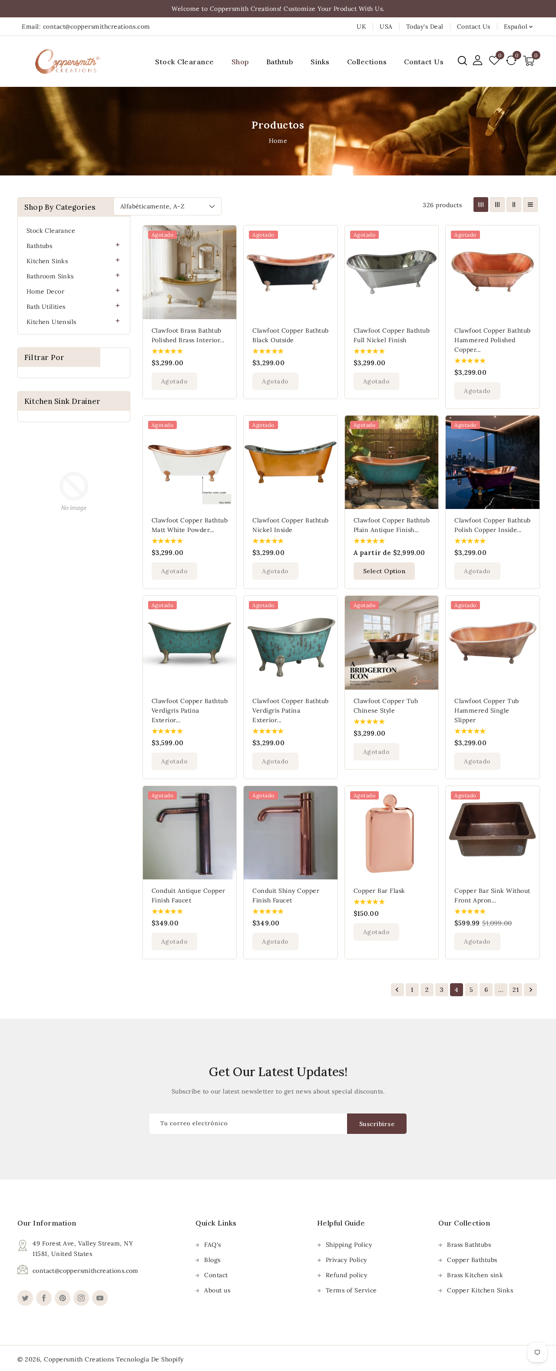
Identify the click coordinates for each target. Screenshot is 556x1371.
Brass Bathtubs (469, 1245)
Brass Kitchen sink (475, 1275)
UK (361, 26)
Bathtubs (39, 246)
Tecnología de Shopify (150, 1359)
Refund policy (346, 1275)
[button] (462, 61)
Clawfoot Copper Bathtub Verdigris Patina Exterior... (190, 710)
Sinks (320, 61)
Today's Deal (424, 26)
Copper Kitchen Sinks (480, 1290)
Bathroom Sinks (50, 276)
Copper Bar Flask (379, 891)
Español (516, 26)
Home (278, 141)
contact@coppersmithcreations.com (86, 1271)
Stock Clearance (50, 231)
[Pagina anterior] (397, 989)
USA (386, 26)
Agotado (174, 381)
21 (516, 990)
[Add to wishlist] (225, 237)
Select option (384, 571)
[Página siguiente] (530, 989)
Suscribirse (377, 1124)
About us (217, 1290)
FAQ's (212, 1245)
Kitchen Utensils (51, 322)
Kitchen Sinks (47, 261)
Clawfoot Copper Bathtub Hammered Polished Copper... (492, 340)
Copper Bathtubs (472, 1260)
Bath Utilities (46, 307)
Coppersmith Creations (79, 1359)
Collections (367, 61)
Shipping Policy (349, 1245)
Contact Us (473, 26)
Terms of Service (351, 1290)
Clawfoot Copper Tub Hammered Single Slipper (486, 710)
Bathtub (280, 61)
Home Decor (45, 291)
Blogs (212, 1260)
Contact (216, 1275)
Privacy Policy (346, 1260)
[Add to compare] (225, 255)
